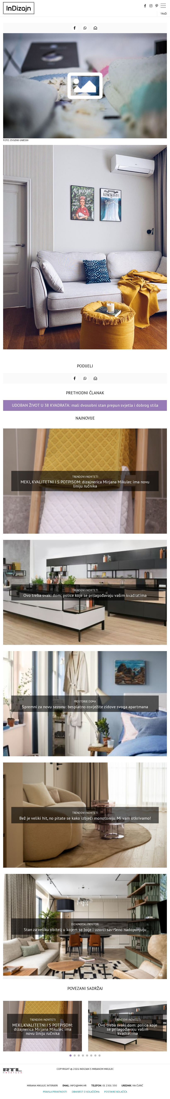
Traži (163, 13)
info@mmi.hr (78, 1085)
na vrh (163, 1069)
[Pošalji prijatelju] (95, 28)
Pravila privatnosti (55, 1091)
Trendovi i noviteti (85, 476)
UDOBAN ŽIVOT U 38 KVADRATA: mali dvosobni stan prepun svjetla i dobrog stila (85, 405)
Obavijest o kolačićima (86, 1091)
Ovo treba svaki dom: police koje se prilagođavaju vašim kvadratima (85, 595)
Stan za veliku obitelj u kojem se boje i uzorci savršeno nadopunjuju (85, 929)
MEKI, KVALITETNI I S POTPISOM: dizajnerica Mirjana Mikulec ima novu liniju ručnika (85, 484)
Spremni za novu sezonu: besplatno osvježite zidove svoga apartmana (85, 706)
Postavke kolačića (115, 1091)
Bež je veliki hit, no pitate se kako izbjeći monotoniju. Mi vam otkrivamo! (85, 818)
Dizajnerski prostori (85, 924)
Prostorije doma (85, 701)
